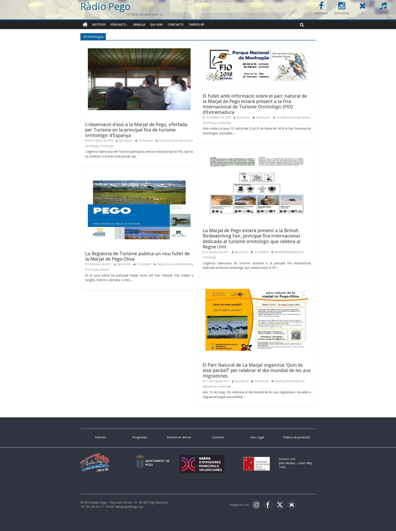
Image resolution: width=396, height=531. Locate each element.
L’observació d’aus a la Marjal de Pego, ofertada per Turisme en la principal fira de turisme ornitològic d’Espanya (136, 129)
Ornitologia (106, 146)
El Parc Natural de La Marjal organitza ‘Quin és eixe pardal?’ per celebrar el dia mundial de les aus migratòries (257, 370)
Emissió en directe (179, 437)
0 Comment (145, 140)
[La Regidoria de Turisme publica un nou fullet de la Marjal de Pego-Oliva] (139, 180)
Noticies (100, 437)
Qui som (156, 24)
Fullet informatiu (182, 264)
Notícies (99, 24)
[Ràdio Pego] (85, 24)
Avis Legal (257, 437)
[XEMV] (202, 459)
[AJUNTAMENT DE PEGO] (140, 459)
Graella (139, 24)
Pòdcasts (118, 24)
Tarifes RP (196, 24)
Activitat (279, 381)
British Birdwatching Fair (289, 252)
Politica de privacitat (296, 437)
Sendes (104, 269)
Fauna (160, 264)
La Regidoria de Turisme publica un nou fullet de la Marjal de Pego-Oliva (137, 256)
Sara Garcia (125, 140)
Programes (139, 437)
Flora (169, 264)
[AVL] (256, 459)
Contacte (176, 24)
